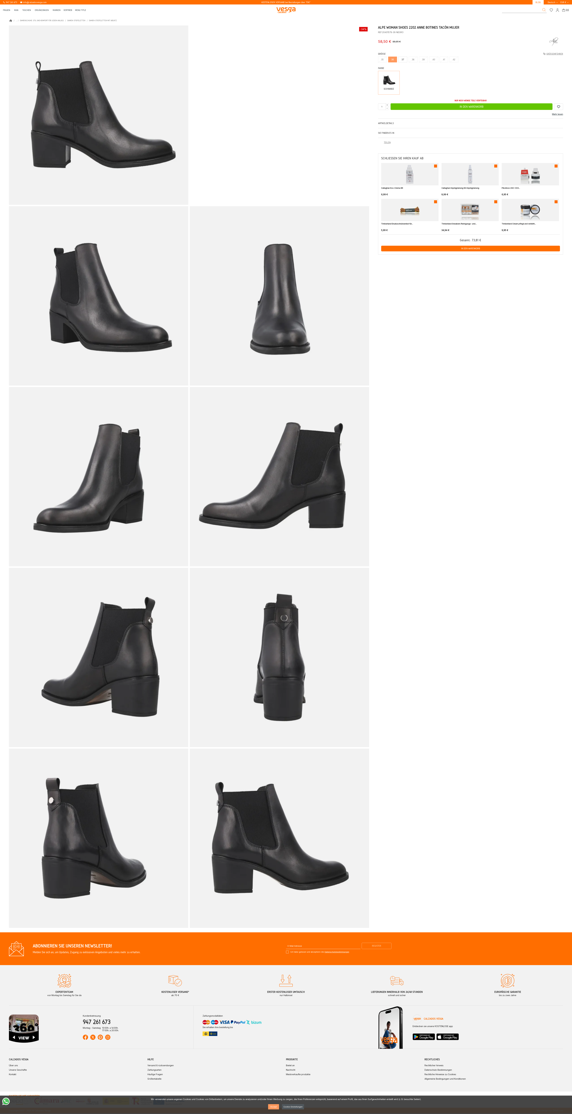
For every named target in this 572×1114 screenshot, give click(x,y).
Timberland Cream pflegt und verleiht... (519, 224)
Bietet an (290, 1065)
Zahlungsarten (154, 1070)
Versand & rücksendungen (160, 1065)
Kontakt (12, 1074)
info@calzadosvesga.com (33, 2)
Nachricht (290, 1070)
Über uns (13, 1065)
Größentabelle (154, 1079)
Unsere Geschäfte (18, 1070)
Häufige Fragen (155, 1074)
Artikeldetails (386, 123)
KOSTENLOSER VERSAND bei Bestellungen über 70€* (286, 2)
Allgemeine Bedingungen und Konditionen (445, 1079)
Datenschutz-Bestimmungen (438, 1070)
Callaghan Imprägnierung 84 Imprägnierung (460, 188)
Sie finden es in (386, 133)
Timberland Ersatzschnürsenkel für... (397, 224)
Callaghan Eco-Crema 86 (392, 188)
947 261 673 (10, 2)
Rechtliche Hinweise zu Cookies (440, 1074)
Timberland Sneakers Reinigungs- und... (459, 224)
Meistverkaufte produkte (298, 1074)
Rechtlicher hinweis (434, 1065)
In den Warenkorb (472, 106)
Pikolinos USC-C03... (511, 188)
